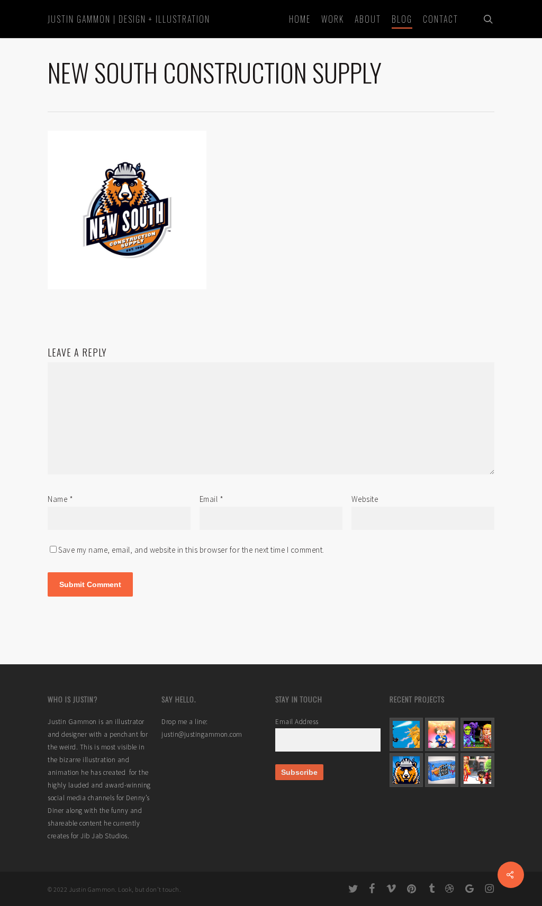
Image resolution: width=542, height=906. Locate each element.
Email (212, 499)
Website (364, 499)
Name (60, 499)
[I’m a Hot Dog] (477, 769)
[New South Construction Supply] (406, 769)
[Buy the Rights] (441, 769)
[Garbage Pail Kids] (441, 734)
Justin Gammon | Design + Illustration (129, 19)
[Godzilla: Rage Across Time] (406, 734)
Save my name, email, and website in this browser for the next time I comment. (191, 550)
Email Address (297, 721)
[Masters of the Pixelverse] (477, 734)
